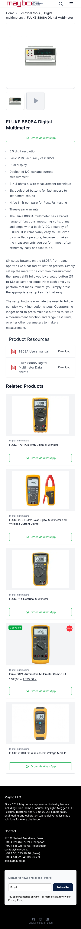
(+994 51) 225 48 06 (18, 845)
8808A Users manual (34, 351)
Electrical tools (29, 13)
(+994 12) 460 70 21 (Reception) (25, 841)
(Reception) (38, 845)
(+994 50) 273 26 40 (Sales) (22, 853)
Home (10, 13)
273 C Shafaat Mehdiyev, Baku (24, 838)
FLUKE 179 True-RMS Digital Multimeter (33, 444)
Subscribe (63, 887)
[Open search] (60, 4)
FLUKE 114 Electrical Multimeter (28, 598)
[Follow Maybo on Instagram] (40, 919)
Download (64, 351)
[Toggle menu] (71, 4)
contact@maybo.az (17, 849)
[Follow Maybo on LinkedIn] (47, 919)
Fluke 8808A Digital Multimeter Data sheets (33, 367)
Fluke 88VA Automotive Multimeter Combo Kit (37, 674)
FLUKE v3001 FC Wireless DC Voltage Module (37, 753)
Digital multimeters (19, 440)
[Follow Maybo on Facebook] (33, 919)
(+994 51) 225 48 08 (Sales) (22, 857)
